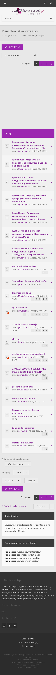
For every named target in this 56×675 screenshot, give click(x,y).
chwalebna (23, 310)
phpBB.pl (42, 662)
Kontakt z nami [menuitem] (28, 646)
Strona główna (28, 638)
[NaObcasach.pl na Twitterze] (14, 625)
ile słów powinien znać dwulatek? (28, 354)
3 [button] (46, 63)
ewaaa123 (23, 389)
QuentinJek (23, 151)
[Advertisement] (28, 100)
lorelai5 (21, 342)
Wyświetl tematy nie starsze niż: (15, 461)
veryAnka (22, 430)
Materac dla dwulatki (22, 442)
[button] (51, 63)
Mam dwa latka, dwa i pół (20, 31)
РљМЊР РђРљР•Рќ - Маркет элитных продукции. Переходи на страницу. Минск (30, 233)
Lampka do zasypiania (23, 427)
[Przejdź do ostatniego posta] (51, 147)
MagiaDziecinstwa (26, 296)
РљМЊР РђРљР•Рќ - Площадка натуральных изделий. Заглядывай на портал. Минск (28, 251)
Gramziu (35, 659)
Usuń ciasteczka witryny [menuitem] (28, 642)
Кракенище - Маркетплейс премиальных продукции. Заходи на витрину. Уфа (29, 162)
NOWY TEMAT (14, 47)
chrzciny (16, 339)
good (20, 284)
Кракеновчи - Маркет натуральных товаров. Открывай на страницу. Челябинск (29, 180)
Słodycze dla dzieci (21, 292)
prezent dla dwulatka (22, 386)
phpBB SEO (34, 665)
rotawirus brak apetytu (23, 398)
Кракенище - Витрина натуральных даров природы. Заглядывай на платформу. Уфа (29, 144)
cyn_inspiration (25, 357)
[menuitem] (51, 3)
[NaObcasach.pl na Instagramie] (4, 625)
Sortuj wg (11, 472)
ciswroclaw (23, 374)
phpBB (26, 654)
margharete (23, 416)
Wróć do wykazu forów (15, 506)
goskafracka (24, 327)
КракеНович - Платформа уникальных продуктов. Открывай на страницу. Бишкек (28, 216)
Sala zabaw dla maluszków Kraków (29, 281)
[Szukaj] (51, 18)
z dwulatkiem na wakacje (24, 324)
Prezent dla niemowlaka (24, 266)
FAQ (3, 611)
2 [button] (41, 63)
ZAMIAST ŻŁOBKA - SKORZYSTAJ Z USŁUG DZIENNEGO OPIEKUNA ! (29, 370)
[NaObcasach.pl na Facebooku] (9, 625)
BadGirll (22, 445)
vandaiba (22, 401)
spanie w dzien (19, 307)
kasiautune (23, 269)
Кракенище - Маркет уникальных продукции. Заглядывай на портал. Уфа (29, 198)
